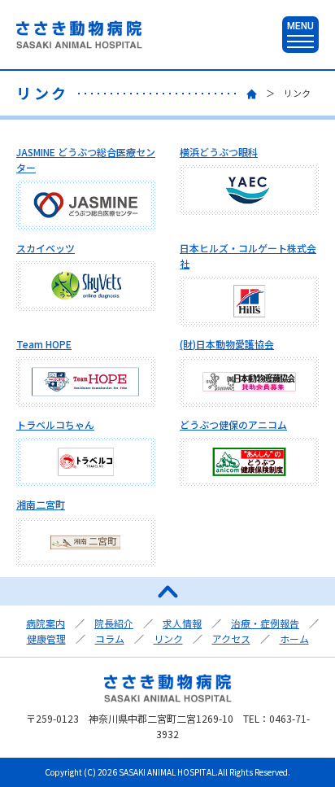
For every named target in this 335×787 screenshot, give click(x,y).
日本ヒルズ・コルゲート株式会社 (248, 255)
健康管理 (46, 638)
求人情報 (182, 623)
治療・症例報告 (265, 623)
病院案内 (45, 623)
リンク (168, 638)
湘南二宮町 (40, 504)
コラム (109, 638)
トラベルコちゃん (55, 424)
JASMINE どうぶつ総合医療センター (85, 159)
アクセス (231, 638)
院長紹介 (113, 623)
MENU (300, 26)
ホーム (294, 638)
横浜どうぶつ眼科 (219, 152)
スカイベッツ (45, 248)
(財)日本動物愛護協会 (227, 344)
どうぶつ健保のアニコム (233, 424)
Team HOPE (44, 344)
